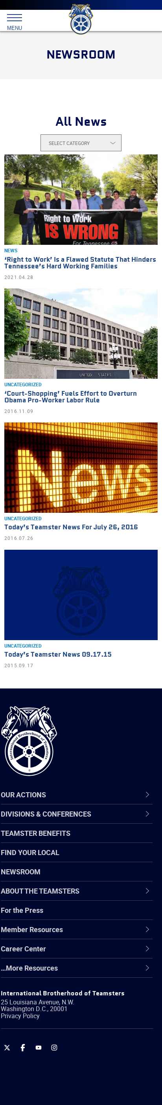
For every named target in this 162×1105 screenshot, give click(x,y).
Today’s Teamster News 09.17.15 (58, 654)
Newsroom (20, 871)
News (10, 250)
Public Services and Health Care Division (82, 1085)
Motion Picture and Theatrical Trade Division (75, 1029)
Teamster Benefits (35, 833)
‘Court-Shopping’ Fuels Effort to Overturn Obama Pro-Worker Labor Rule (70, 397)
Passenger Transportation (60, 1067)
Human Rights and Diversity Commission (83, 991)
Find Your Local (30, 852)
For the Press (22, 910)
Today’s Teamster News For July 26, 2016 (71, 527)
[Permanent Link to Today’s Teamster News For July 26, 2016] (81, 467)
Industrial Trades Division (59, 1010)
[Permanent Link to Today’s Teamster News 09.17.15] (81, 595)
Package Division (46, 1048)
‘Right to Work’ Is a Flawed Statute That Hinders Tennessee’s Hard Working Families (80, 263)
